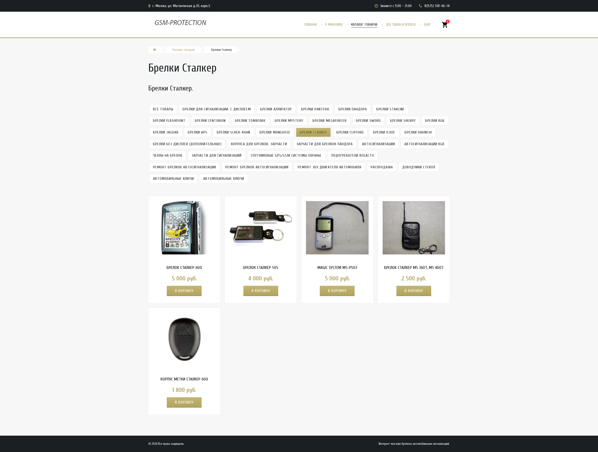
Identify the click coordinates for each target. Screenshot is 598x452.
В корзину (184, 291)
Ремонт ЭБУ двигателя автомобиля (329, 167)
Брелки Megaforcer (330, 121)
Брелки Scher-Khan (233, 132)
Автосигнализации (378, 144)
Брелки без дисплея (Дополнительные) (187, 144)
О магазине (334, 24)
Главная (310, 24)
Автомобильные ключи (173, 179)
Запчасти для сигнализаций (217, 155)
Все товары (163, 109)
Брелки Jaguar (165, 132)
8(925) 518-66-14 (437, 6)
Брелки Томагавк (250, 121)
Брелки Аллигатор (276, 109)
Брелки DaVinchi (418, 132)
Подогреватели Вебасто (352, 155)
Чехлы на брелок (167, 155)
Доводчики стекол (418, 167)
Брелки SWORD (368, 121)
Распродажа (382, 167)
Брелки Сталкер (313, 132)
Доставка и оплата (401, 24)
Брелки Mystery (289, 121)
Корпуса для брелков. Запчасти (259, 144)
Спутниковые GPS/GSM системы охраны (286, 155)
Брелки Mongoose (275, 132)
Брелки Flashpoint (169, 121)
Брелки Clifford (350, 132)
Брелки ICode (384, 132)
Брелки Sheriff (403, 121)
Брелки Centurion (210, 121)
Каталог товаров (364, 24)
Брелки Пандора (352, 109)
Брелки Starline (390, 109)
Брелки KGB (435, 121)
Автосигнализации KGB (424, 144)
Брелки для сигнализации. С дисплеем (217, 109)
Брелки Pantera (315, 109)
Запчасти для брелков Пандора (324, 144)
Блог (427, 24)
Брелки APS (197, 132)
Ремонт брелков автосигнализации (184, 167)
